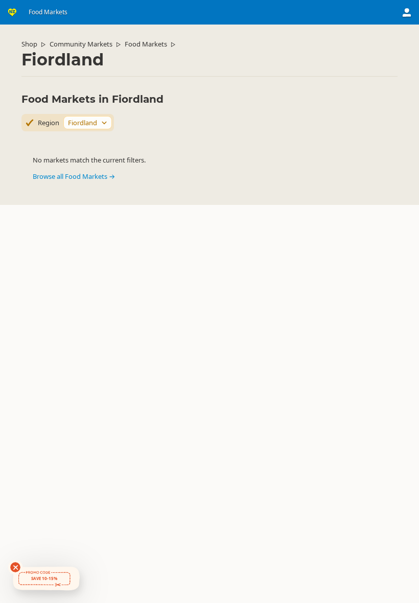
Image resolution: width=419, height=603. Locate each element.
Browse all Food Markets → (74, 176)
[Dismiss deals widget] (15, 567)
